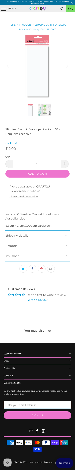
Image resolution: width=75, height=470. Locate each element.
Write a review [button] (37, 299)
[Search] (62, 8)
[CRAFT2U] (37, 8)
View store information (24, 196)
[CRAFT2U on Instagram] (43, 431)
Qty (7, 156)
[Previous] (8, 66)
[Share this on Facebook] (32, 269)
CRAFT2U (11, 143)
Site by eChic (36, 462)
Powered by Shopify (54, 462)
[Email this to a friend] (51, 269)
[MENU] (2, 8)
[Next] (67, 66)
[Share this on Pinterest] (42, 269)
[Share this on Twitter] (23, 269)
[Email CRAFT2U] (31, 431)
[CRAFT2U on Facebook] (37, 431)
